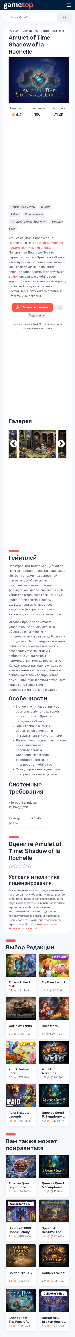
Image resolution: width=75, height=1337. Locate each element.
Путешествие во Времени (28, 221)
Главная (13, 30)
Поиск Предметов (53, 30)
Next (61, 444)
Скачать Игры (31, 30)
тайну (13, 276)
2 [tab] (37, 461)
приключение (41, 247)
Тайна (15, 214)
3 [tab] (43, 461)
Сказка (45, 207)
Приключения (34, 214)
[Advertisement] (37, 161)
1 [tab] (32, 461)
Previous (14, 444)
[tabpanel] (37, 444)
